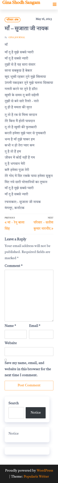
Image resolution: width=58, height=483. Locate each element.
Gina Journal (17, 37)
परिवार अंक (12, 19)
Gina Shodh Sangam (21, 3)
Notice (36, 412)
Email (34, 326)
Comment (14, 266)
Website (11, 343)
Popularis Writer (36, 476)
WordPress (45, 470)
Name (10, 326)
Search (14, 403)
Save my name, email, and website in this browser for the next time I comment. (28, 369)
